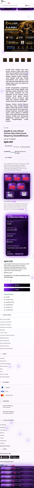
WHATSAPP (18, 481)
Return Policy (3, 366)
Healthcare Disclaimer (6, 348)
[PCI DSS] (3, 466)
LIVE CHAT (18, 485)
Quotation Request (5, 324)
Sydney (2, 433)
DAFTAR (25, 7)
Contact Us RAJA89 (5, 322)
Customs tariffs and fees (7, 335)
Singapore (3, 427)
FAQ (1, 371)
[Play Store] (14, 458)
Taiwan (2, 435)
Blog (1, 369)
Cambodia (3, 440)
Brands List (3, 361)
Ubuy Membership (5, 343)
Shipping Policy (4, 338)
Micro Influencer (4, 340)
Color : (8, 157)
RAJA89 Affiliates (5, 377)
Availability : (7, 152)
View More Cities (5, 446)
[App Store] (4, 458)
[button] (28, 17)
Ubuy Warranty (4, 346)
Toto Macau (3, 430)
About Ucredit (4, 374)
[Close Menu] (1, 3)
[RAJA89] (7, 3)
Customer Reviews (5, 363)
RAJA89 (6, 128)
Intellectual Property (6, 327)
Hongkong (3, 425)
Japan (2, 438)
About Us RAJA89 (5, 319)
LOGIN (8, 7)
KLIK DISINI (21, 209)
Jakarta (2, 443)
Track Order (3, 332)
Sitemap (2, 330)
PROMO (18, 468)
